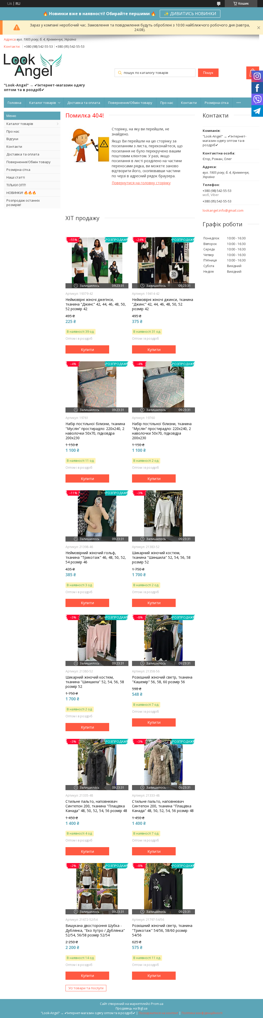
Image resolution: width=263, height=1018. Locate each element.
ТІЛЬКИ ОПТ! (16, 185)
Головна (14, 102)
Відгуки (12, 138)
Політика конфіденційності (202, 1013)
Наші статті (15, 177)
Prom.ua (157, 1004)
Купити (87, 349)
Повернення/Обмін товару (130, 102)
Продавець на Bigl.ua (131, 1008)
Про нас (166, 102)
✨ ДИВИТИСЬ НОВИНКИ (190, 13)
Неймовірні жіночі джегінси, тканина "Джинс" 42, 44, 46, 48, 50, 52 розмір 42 (95, 304)
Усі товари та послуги (86, 988)
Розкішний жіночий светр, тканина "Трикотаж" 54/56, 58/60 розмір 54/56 (162, 930)
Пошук (208, 73)
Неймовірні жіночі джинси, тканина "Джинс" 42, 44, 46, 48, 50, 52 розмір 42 (162, 304)
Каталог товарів (42, 102)
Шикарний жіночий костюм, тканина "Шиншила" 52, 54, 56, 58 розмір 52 (161, 557)
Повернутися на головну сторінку (141, 182)
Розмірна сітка (217, 102)
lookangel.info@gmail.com (223, 210)
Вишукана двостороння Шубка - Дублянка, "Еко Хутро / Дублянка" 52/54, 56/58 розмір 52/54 (95, 930)
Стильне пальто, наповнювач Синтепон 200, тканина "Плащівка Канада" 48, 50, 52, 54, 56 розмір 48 (96, 806)
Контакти (189, 102)
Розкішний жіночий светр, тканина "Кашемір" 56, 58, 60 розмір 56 (162, 679)
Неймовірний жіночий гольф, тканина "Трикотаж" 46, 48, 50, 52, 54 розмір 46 (95, 557)
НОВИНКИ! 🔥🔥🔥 (21, 192)
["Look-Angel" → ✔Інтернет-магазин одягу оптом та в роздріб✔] (33, 66)
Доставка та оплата (83, 102)
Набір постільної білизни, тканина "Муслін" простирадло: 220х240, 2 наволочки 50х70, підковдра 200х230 (95, 431)
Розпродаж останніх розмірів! (23, 202)
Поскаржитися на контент (158, 1013)
